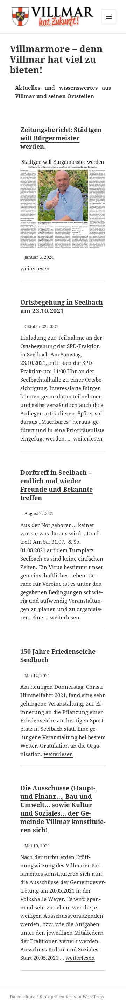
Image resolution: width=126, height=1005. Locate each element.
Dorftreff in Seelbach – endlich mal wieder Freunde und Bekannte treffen (56, 485)
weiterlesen (35, 268)
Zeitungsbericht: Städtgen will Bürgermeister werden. (61, 138)
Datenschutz (22, 997)
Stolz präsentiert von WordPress (72, 997)
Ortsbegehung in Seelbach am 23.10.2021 (61, 306)
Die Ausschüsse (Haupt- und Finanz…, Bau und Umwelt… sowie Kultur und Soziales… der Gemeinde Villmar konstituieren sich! (63, 809)
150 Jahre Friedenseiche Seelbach (58, 655)
